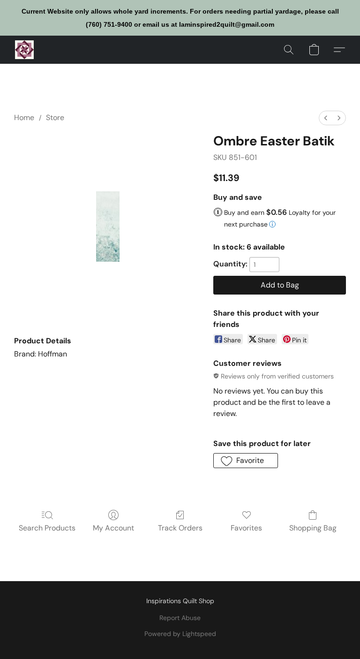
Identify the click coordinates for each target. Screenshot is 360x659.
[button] (24, 49)
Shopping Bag (313, 528)
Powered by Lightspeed (180, 633)
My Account (113, 528)
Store (55, 117)
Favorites (246, 528)
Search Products (47, 528)
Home (24, 117)
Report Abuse (180, 618)
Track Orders (180, 528)
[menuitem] (325, 118)
